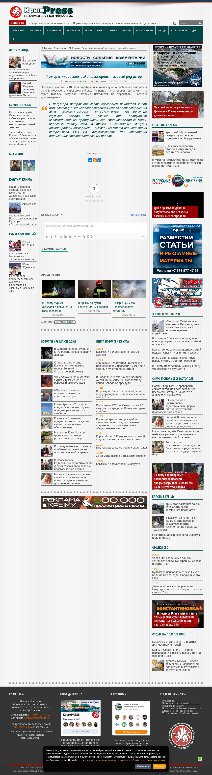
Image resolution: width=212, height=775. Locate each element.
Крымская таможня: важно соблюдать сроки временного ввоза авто (182, 507)
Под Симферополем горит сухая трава (121, 447)
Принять (159, 766)
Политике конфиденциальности (100, 760)
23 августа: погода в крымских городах (121, 455)
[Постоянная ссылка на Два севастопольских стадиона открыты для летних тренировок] (158, 155)
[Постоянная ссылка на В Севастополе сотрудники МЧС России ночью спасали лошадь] (47, 358)
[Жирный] (47, 237)
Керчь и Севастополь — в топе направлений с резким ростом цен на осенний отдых (176, 652)
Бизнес (101, 30)
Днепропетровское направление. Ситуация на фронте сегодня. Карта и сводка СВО (177, 589)
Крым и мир (18, 30)
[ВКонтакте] (90, 160)
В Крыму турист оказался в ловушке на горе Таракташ (57, 306)
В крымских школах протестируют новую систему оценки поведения (174, 359)
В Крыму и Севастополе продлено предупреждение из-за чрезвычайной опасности (120, 394)
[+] (93, 236)
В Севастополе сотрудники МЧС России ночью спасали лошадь (72, 351)
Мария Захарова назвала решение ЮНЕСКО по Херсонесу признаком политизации (22, 192)
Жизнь (113, 30)
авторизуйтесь (138, 214)
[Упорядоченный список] (65, 237)
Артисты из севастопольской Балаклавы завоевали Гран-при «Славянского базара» (23, 214)
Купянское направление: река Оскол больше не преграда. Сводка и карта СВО (176, 575)
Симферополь (53, 30)
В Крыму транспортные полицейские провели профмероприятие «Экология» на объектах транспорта (173, 481)
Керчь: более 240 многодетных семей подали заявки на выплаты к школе (120, 438)
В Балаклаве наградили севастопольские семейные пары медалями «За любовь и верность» (23, 68)
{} (88, 236)
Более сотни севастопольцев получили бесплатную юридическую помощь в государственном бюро (176, 448)
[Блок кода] (79, 237)
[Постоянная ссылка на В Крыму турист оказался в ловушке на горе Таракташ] (58, 297)
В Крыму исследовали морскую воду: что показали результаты (176, 367)
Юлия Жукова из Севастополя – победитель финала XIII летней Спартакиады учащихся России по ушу (22, 277)
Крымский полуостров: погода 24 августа (117, 353)
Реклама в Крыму (173, 705)
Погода (162, 30)
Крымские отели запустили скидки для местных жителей (174, 643)
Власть (88, 30)
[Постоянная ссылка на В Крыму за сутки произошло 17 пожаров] (94, 297)
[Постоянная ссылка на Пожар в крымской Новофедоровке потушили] (129, 297)
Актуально (35, 30)
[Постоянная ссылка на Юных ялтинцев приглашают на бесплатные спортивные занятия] (15, 251)
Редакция (168, 700)
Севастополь (73, 30)
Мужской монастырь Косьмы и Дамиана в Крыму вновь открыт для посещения (174, 111)
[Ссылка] (84, 237)
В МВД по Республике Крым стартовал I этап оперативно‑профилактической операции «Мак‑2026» (177, 162)
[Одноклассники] (95, 160)
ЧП (13, 38)
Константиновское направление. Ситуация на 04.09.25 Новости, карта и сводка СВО (174, 620)
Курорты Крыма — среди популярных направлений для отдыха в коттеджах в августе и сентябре (182, 665)
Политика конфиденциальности (181, 708)
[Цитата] (74, 237)
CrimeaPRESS (82, 81)
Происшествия (179, 30)
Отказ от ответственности (177, 710)
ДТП (194, 30)
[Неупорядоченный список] (70, 237)
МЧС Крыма (74, 48)
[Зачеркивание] (60, 237)
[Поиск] (200, 22)
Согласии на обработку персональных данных (142, 760)
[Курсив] (51, 237)
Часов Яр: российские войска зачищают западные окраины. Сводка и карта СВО (176, 561)
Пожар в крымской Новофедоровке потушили (124, 306)
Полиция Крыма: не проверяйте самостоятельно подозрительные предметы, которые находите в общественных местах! (117, 424)
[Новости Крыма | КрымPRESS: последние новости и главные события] (41, 17)
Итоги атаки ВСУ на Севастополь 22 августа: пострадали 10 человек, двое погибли (120, 408)
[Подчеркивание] (56, 237)
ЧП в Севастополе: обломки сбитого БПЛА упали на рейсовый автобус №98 (72, 379)
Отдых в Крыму (144, 30)
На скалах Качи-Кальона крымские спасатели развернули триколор (70, 435)
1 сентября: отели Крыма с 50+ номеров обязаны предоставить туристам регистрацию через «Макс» (23, 138)
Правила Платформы (175, 703)
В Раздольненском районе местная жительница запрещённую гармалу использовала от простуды (119, 380)
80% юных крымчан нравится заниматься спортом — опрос (68, 393)
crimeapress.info (22, 727)
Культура (126, 30)
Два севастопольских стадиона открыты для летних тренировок (180, 149)
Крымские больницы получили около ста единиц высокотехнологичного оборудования (72, 423)
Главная (48, 48)
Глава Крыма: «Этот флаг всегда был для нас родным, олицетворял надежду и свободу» (72, 409)
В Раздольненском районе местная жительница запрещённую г (68, 23)
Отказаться (143, 766)
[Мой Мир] (99, 160)
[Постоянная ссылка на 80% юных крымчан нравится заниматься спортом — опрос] (47, 399)
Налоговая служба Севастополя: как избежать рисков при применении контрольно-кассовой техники (22, 120)
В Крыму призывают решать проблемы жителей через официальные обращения (72, 449)
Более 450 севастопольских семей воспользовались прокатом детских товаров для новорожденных (72, 479)
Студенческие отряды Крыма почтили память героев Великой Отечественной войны (69, 367)
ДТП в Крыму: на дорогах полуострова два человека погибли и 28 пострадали (171, 212)
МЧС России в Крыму (65, 322)
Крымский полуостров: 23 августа (118, 463)
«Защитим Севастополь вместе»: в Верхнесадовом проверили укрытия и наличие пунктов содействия (120, 365)
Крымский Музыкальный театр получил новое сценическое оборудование (183, 135)
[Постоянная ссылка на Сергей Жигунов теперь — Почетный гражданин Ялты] (15, 92)
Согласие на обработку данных (181, 713)
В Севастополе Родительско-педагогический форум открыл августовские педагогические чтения (73, 465)
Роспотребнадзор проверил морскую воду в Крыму (176, 536)
